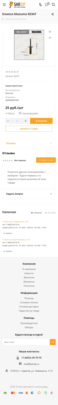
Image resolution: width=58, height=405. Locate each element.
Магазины (29, 281)
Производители (29, 323)
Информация (29, 293)
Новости (29, 273)
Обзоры (29, 327)
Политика (29, 285)
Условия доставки (29, 306)
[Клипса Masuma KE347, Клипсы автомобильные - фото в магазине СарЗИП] (29, 45)
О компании (29, 269)
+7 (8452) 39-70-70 (31, 357)
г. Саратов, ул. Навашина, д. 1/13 (15, 221)
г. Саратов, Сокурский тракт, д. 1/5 (15, 239)
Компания (29, 263)
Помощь (29, 298)
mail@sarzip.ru (31, 363)
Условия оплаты (29, 302)
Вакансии (29, 277)
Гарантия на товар (29, 310)
